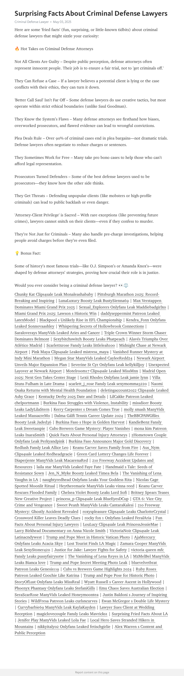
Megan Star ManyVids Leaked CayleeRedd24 (93, 358)
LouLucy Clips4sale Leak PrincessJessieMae (120, 524)
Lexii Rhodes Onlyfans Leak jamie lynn (114, 377)
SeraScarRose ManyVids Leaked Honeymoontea (57, 594)
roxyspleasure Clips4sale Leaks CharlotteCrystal (124, 511)
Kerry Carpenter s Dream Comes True (87, 409)
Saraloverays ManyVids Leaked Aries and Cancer (57, 332)
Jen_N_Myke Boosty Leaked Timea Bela (83, 473)
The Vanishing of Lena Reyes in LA (98, 556)
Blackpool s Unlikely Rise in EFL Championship (80, 319)
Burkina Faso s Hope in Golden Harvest (90, 422)
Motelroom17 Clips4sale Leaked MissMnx (102, 370)
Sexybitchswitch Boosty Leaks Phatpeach (89, 339)
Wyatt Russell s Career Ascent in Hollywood (122, 581)
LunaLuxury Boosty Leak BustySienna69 (94, 300)
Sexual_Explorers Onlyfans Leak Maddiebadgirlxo (122, 307)
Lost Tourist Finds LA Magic (91, 543)
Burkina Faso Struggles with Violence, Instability (85, 402)
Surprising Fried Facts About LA (140, 613)
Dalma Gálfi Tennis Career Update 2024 (88, 415)
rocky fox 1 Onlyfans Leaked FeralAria (118, 517)
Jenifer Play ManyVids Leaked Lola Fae (52, 620)
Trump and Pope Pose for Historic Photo (118, 575)
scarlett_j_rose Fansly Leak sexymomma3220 (108, 383)
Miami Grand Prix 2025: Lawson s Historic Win (55, 313)
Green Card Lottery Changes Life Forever (113, 454)
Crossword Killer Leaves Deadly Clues (47, 517)
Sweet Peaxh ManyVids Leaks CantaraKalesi (95, 505)
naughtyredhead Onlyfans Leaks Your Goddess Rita (87, 479)
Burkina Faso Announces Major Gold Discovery (110, 441)
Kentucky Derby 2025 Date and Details (72, 396)
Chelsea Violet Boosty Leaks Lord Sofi (94, 492)
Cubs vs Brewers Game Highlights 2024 (97, 569)
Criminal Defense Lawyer (32, 22)
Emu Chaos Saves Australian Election (131, 588)
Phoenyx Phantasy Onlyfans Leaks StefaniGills (55, 588)
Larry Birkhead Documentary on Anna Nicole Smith (60, 530)
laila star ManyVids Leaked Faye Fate (69, 466)
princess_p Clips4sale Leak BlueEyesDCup (92, 498)
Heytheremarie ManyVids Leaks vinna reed (96, 485)
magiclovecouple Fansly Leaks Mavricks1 (72, 613)
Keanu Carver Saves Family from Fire (105, 447)
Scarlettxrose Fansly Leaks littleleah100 (80, 345)
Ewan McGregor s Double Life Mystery (135, 600)
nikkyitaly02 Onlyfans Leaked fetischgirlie (73, 626)
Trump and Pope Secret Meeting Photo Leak (88, 562)
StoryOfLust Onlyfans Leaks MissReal (47, 581)
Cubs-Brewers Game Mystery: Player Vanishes (89, 428)
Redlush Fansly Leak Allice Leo (41, 447)
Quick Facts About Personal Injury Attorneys (88, 434)
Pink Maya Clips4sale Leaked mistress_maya (70, 351)
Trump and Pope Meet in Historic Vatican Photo (88, 537)
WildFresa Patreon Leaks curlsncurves (64, 600)
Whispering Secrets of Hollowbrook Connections (101, 326)
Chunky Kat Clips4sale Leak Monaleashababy (54, 294)
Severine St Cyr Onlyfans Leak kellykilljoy (107, 364)
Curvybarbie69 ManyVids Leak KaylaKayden (56, 607)
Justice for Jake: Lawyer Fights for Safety (90, 549)
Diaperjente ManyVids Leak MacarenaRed (51, 460)
